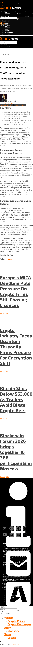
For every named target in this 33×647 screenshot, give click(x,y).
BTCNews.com (15, 645)
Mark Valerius (14, 101)
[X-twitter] (4, 528)
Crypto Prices (16, 621)
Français (18, 2)
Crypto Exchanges (19, 624)
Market (8, 617)
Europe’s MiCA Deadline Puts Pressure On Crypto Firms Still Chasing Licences (15, 291)
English (2, 3)
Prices (7, 16)
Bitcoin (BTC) (8, 255)
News (7, 634)
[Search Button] (18, 18)
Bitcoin (7, 13)
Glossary (8, 20)
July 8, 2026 (4, 313)
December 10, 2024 (6, 103)
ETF (6, 15)
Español (10, 2)
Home (2, 54)
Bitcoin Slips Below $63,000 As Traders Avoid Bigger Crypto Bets (16, 399)
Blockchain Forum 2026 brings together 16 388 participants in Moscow (16, 452)
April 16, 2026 (4, 477)
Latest (7, 54)
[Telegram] (11, 528)
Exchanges (9, 32)
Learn (7, 627)
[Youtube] (4, 535)
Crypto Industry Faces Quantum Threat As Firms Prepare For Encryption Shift (16, 346)
